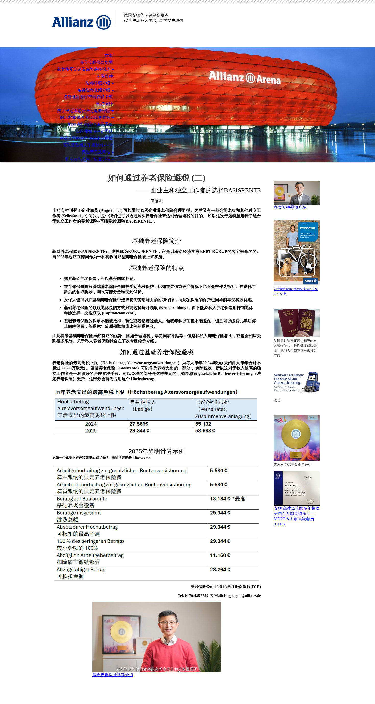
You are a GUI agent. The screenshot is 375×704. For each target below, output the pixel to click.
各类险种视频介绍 (94, 90)
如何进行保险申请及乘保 (90, 124)
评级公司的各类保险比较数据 (86, 138)
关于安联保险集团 (96, 62)
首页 (109, 55)
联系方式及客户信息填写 (87, 159)
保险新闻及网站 (96, 152)
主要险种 (104, 76)
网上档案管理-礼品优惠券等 (85, 117)
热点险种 (104, 104)
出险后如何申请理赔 (94, 131)
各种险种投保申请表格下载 (88, 97)
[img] (81, 25)
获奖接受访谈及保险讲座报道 (83, 69)
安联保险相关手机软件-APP (88, 145)
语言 (277, 400)
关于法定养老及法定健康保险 (83, 110)
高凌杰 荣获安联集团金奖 (292, 465)
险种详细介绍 (98, 83)
